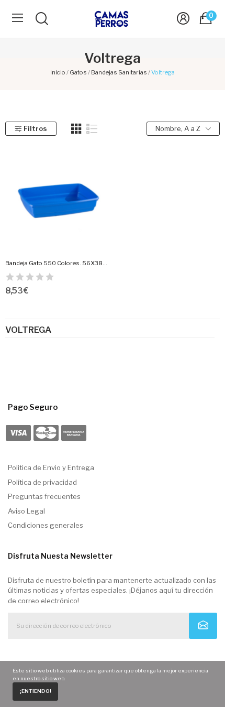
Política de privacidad (42, 482)
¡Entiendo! (35, 691)
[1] (203, 626)
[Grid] (76, 129)
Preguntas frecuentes (44, 496)
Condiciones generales (45, 525)
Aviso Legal (26, 511)
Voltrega (28, 330)
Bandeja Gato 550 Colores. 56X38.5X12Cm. (57, 263)
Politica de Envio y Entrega (51, 467)
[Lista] (92, 129)
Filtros (35, 128)
